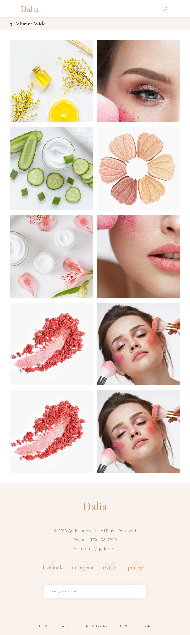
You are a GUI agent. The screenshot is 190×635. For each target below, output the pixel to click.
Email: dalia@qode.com (95, 548)
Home (44, 626)
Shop (146, 626)
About (68, 626)
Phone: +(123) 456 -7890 (95, 539)
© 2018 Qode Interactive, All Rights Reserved (95, 530)
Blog (124, 626)
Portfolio (96, 626)
